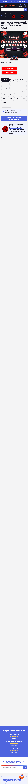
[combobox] (12, 9)
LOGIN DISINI (9, 72)
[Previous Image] (3, 46)
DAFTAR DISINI (9, 68)
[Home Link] (10, 6)
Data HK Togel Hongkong (14, 118)
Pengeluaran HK (8, 783)
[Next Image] (25, 46)
